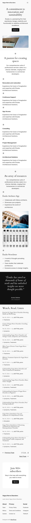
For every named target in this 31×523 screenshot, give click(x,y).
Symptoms (7, 331)
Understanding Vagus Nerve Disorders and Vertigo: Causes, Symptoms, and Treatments (14, 335)
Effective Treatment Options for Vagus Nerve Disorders (15, 358)
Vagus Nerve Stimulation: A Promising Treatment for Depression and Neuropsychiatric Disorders (13, 426)
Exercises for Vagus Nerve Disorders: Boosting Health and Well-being (15, 313)
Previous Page (8, 452)
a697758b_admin (18, 317)
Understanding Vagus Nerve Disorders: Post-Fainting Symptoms (15, 403)
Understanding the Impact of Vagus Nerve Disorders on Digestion (14, 392)
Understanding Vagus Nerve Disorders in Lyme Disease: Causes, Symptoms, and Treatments (14, 439)
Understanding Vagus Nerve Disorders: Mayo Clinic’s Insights (15, 380)
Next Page (24, 456)
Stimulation (7, 421)
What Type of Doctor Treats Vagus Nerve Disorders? (14, 347)
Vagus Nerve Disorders (8, 2)
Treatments (7, 319)
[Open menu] (28, 3)
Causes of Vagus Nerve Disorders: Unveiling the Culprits (14, 324)
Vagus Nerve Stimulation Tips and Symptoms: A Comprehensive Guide (12, 414)
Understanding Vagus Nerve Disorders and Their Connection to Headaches (14, 369)
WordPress (13, 519)
